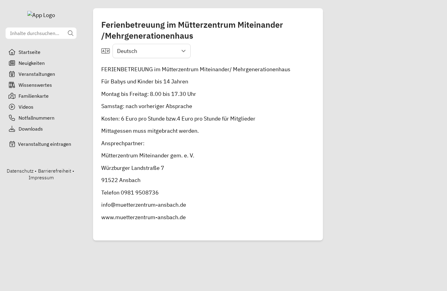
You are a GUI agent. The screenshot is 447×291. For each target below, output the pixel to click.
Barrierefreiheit (54, 171)
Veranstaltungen (37, 74)
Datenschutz (20, 171)
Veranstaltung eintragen (44, 144)
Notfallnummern (36, 118)
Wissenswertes (35, 85)
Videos (26, 107)
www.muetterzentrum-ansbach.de (143, 217)
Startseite (29, 52)
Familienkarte (34, 96)
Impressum (41, 177)
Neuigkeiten (32, 63)
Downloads (31, 129)
